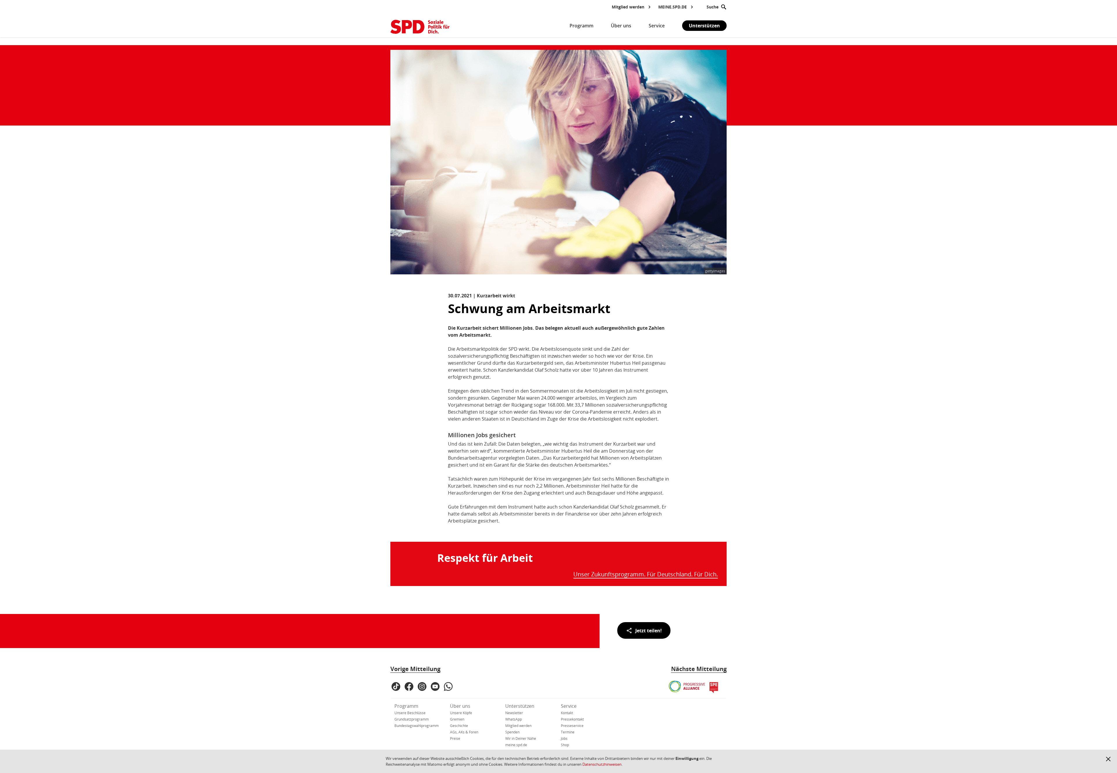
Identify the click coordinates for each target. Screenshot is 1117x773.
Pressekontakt (572, 719)
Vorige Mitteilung (415, 669)
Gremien (457, 719)
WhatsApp (513, 719)
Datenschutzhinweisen (602, 764)
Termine (567, 732)
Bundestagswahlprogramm (416, 725)
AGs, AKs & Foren (464, 732)
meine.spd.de (516, 744)
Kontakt (567, 712)
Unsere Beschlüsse (410, 712)
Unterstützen (704, 25)
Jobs (564, 738)
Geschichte (459, 725)
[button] (1108, 759)
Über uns (460, 706)
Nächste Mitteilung (699, 669)
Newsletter (514, 712)
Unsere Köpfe (461, 712)
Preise (455, 738)
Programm (406, 706)
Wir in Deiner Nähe (520, 738)
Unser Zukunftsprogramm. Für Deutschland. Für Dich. (645, 574)
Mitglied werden (518, 725)
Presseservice (572, 725)
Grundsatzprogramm (411, 719)
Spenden (512, 732)
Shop (565, 744)
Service (569, 706)
